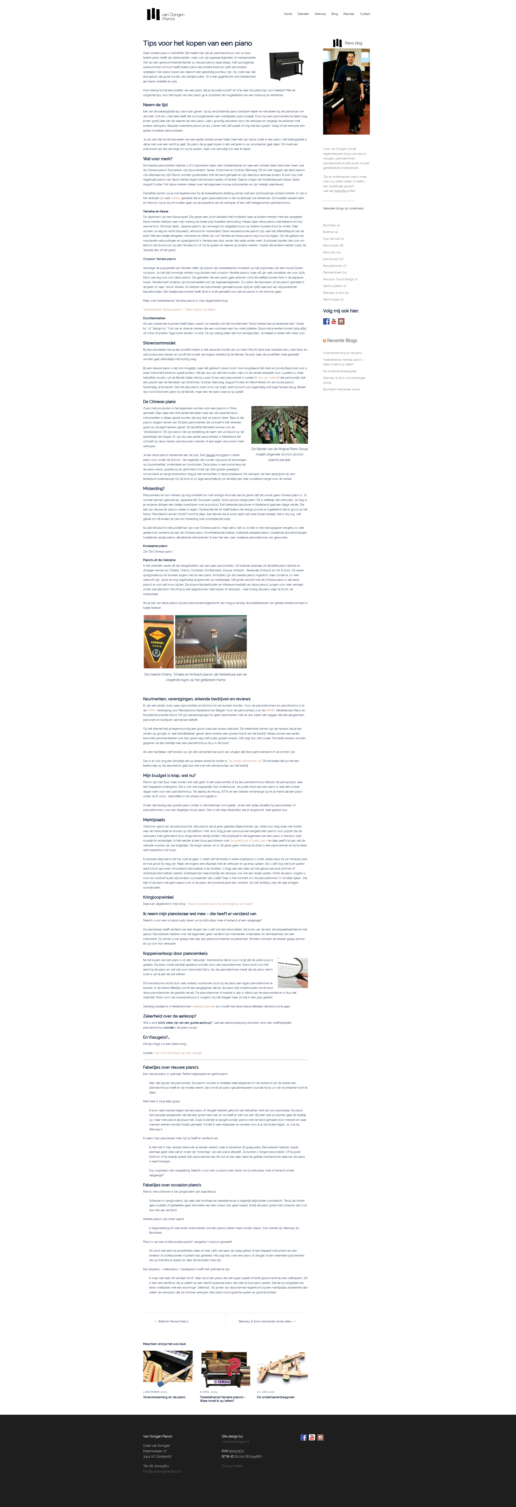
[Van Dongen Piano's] (165, 14)
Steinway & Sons (334, 292)
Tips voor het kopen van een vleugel (178, 1053)
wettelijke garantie (203, 1006)
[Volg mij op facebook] (326, 321)
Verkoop (320, 14)
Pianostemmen (332, 265)
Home (288, 14)
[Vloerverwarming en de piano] (168, 1368)
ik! (280, 878)
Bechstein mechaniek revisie (341, 389)
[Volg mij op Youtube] (334, 321)
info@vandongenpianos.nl (162, 1471)
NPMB (270, 710)
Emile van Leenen (267, 377)
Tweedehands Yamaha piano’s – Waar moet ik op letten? (179, 309)
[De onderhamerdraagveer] (282, 1368)
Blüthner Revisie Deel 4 (173, 1321)
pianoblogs (330, 259)
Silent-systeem (332, 286)
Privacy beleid (232, 1466)
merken (176, 198)
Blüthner (328, 232)
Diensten (303, 14)
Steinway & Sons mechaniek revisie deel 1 (265, 1321)
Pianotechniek (332, 272)
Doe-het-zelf (331, 238)
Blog (335, 14)
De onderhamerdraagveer (275, 1397)
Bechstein (329, 225)
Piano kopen (331, 245)
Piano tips (329, 252)
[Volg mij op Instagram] (341, 321)
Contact (365, 14)
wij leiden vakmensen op (245, 761)
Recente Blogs (342, 340)
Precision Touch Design (338, 279)
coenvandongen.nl (235, 1442)
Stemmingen (331, 299)
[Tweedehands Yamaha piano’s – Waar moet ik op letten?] (225, 1368)
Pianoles (348, 14)
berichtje (340, 190)
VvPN (150, 710)
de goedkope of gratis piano (248, 840)
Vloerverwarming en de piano (164, 1397)
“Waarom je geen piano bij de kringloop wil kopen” (220, 903)
